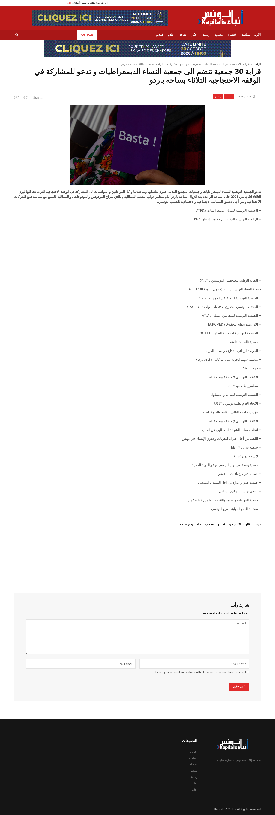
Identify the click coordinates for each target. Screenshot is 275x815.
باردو (220, 524)
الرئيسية (256, 64)
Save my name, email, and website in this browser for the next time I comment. (200, 672)
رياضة (193, 777)
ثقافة (194, 783)
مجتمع (218, 96)
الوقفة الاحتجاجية (239, 524)
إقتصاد (193, 764)
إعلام (194, 790)
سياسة (193, 758)
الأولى (193, 752)
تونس (229, 96)
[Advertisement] (148, 252)
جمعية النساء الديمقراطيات (196, 524)
